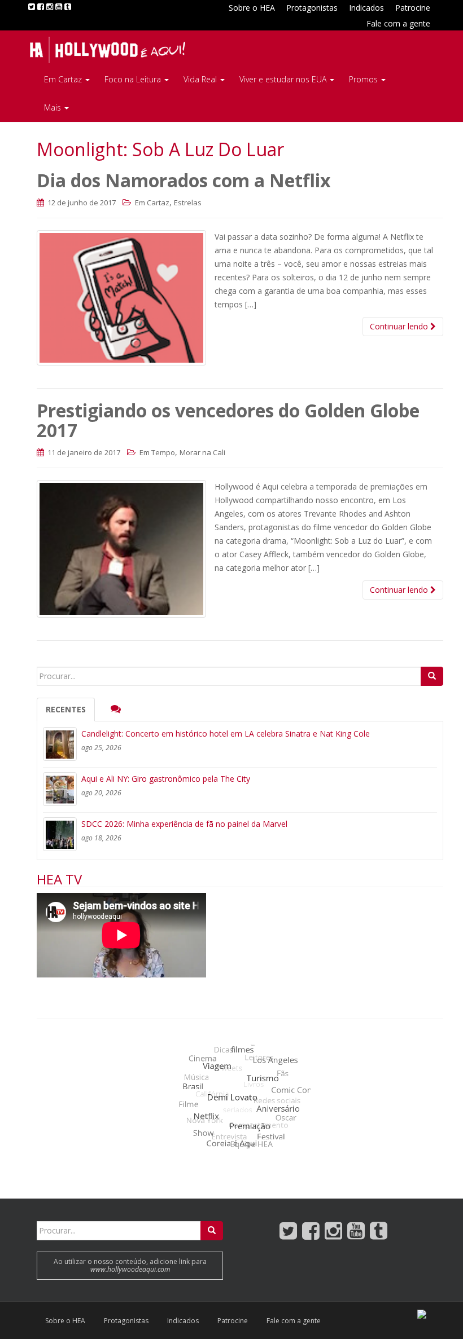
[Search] (432, 676)
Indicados (366, 7)
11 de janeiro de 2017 (83, 452)
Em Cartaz (64, 79)
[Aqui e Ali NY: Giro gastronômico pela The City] (60, 789)
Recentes (66, 709)
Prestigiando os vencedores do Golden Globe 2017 (228, 420)
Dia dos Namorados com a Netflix (184, 180)
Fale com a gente (398, 23)
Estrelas (188, 202)
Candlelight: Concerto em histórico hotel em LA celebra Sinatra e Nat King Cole (225, 733)
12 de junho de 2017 (81, 202)
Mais (53, 107)
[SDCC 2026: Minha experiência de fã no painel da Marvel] (60, 834)
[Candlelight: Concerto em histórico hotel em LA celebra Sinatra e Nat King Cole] (60, 744)
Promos (364, 79)
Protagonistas (312, 7)
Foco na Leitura (133, 79)
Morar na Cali (202, 452)
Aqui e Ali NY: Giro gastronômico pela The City (165, 778)
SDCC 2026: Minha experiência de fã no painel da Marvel (184, 823)
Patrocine (412, 7)
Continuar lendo (400, 326)
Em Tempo (157, 452)
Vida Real (201, 79)
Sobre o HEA (252, 7)
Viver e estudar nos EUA (284, 79)
